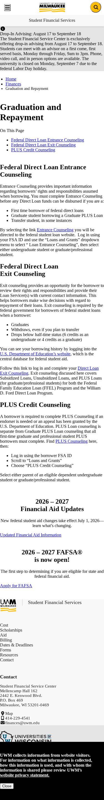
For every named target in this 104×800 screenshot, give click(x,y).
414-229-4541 (17, 718)
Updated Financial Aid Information (30, 535)
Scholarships (11, 630)
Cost (4, 625)
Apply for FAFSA (16, 585)
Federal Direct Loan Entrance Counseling (47, 140)
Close (6, 786)
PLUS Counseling (71, 441)
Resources (9, 655)
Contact (7, 659)
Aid (3, 635)
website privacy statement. (24, 775)
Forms (5, 650)
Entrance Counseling (55, 229)
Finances (13, 84)
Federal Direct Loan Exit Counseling (43, 145)
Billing (6, 640)
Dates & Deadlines (16, 645)
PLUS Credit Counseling (33, 149)
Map (9, 713)
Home (11, 79)
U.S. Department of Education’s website (35, 353)
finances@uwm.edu (22, 723)
